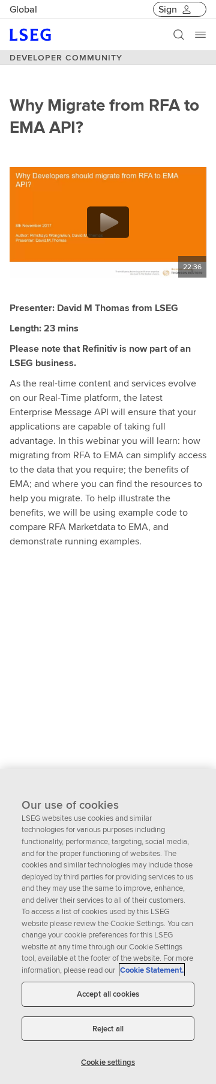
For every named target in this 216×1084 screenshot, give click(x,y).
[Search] (179, 34)
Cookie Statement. (152, 970)
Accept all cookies (108, 994)
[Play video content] (108, 222)
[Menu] (200, 34)
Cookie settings (108, 1062)
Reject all (108, 1028)
